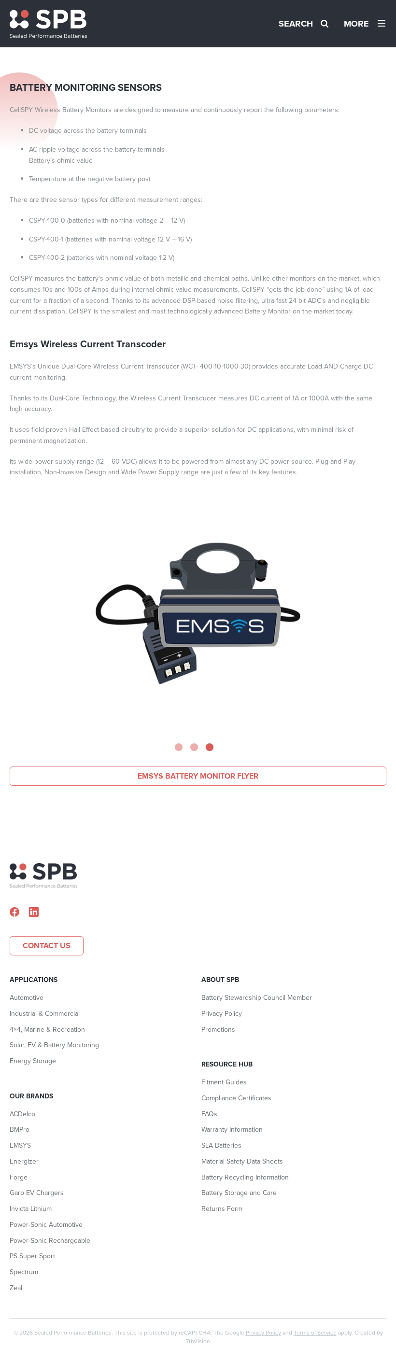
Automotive (26, 998)
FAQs (209, 1114)
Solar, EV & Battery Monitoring (54, 1045)
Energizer (24, 1161)
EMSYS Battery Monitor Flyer (198, 776)
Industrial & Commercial (45, 1014)
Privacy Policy (221, 1014)
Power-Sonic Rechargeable (50, 1241)
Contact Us (47, 945)
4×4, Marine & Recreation (47, 1029)
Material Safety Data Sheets (242, 1161)
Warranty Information (232, 1129)
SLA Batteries (221, 1145)
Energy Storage (33, 1061)
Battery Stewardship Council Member (256, 998)
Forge (19, 1177)
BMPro (19, 1129)
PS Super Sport (32, 1256)
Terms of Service (315, 1332)
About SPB (220, 980)
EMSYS (20, 1145)
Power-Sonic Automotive (46, 1225)
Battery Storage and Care (239, 1193)
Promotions (218, 1029)
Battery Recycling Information (245, 1177)
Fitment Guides (224, 1082)
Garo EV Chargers (37, 1193)
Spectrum (24, 1272)
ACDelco (22, 1114)
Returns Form (221, 1209)
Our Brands (31, 1096)
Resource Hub (227, 1064)
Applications (33, 980)
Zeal (16, 1288)
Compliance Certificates (236, 1098)
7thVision (198, 1341)
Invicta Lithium (31, 1209)
